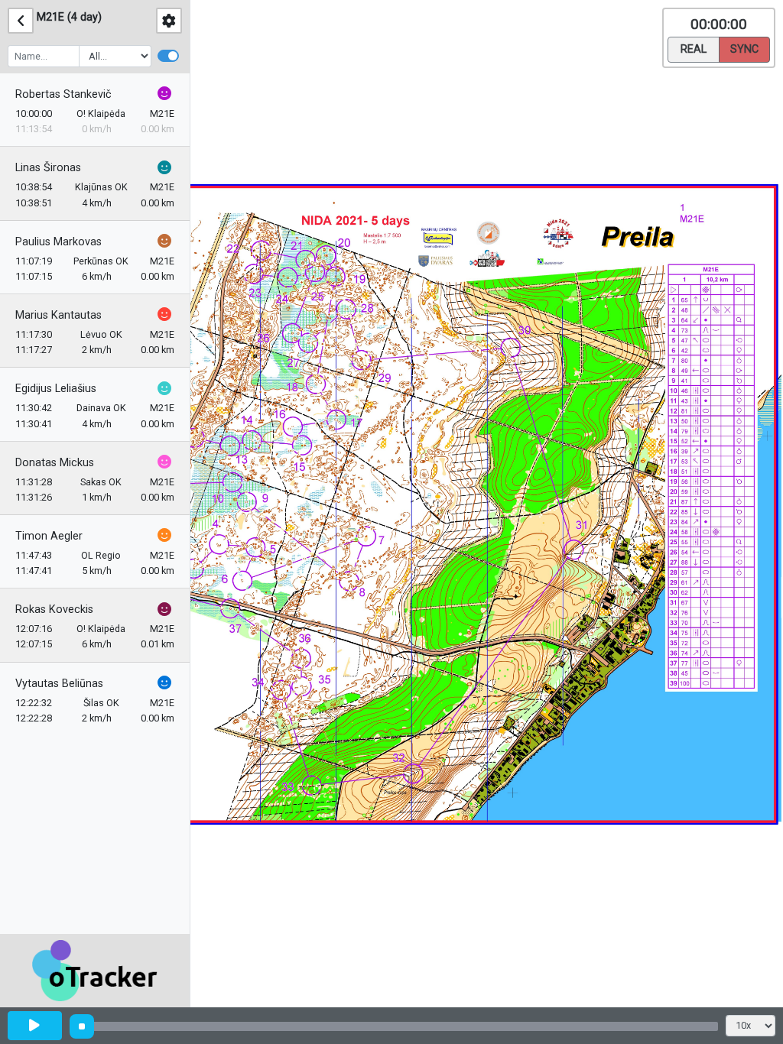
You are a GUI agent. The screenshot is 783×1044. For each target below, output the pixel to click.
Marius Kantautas (58, 315)
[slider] (82, 1026)
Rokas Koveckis (54, 609)
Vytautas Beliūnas (59, 683)
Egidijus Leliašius (55, 388)
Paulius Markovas (58, 241)
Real (694, 49)
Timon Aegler (49, 536)
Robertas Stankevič (63, 94)
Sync (744, 49)
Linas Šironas (48, 167)
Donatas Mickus (54, 462)
